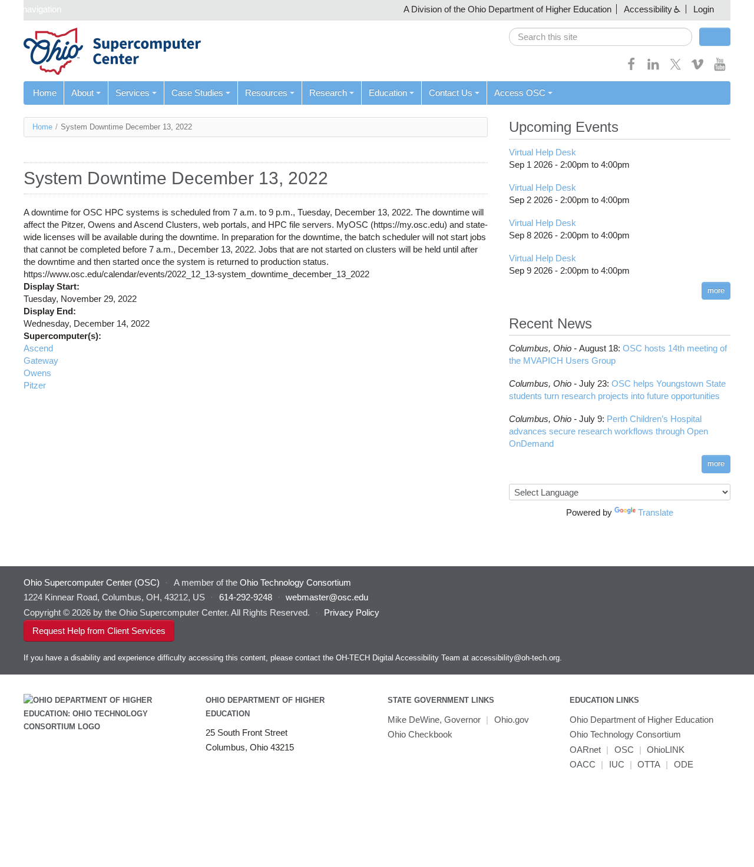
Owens (37, 373)
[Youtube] (720, 68)
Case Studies (197, 93)
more (716, 290)
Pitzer (35, 385)
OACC (583, 764)
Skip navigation (32, 9)
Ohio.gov (511, 720)
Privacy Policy (351, 612)
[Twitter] (675, 68)
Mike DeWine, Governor (434, 720)
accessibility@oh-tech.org (515, 657)
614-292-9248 (245, 597)
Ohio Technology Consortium (625, 734)
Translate (655, 512)
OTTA (648, 764)
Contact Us (450, 93)
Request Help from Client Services (99, 631)
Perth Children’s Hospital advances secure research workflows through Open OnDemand (608, 431)
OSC (624, 750)
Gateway (41, 361)
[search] (600, 37)
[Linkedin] (653, 68)
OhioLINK (665, 750)
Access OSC (519, 93)
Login (703, 9)
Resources (266, 93)
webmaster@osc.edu (327, 597)
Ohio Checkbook (420, 734)
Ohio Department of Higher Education (641, 720)
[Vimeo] (697, 68)
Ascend (38, 348)
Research (328, 93)
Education (388, 93)
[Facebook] (631, 68)
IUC (616, 764)
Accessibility (648, 9)
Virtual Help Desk (542, 152)
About (82, 93)
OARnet (585, 750)
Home (45, 93)
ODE (683, 764)
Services (132, 93)
